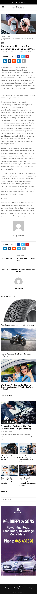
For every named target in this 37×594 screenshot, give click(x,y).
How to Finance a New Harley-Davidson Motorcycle (16, 355)
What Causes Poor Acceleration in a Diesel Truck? (9, 458)
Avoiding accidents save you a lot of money (17, 325)
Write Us (14, 2)
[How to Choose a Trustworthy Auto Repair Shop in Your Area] (27, 448)
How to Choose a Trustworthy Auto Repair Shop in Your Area (26, 458)
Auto (3, 43)
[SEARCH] (34, 499)
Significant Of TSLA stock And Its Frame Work (18, 259)
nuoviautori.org (27, 588)
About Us (22, 2)
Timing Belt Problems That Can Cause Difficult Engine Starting (16, 427)
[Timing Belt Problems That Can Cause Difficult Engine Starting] (18, 412)
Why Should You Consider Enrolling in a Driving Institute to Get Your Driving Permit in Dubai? (17, 387)
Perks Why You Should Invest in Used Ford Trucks (18, 271)
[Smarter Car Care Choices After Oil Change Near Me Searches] (9, 470)
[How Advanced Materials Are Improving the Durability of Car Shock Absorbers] (27, 470)
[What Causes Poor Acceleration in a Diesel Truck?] (9, 448)
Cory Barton (6, 51)
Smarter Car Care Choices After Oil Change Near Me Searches (7, 481)
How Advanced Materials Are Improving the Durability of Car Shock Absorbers (27, 481)
